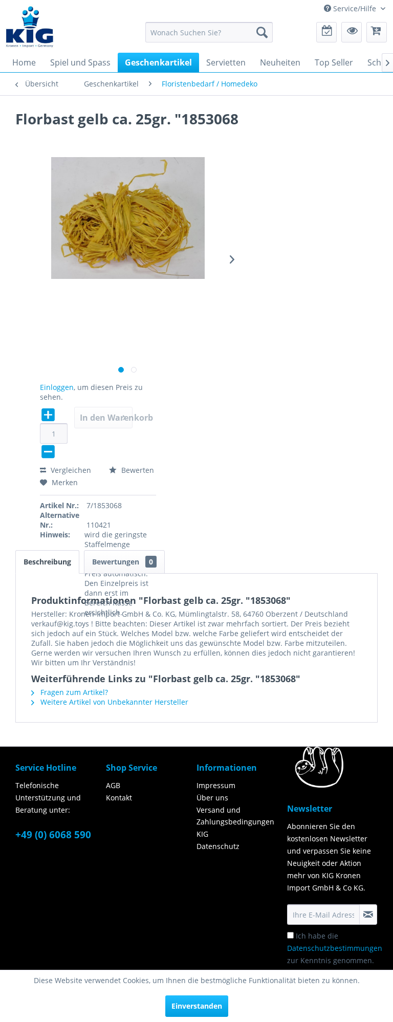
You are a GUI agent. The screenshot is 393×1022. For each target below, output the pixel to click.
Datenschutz (217, 846)
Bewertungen (122, 562)
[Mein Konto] (351, 32)
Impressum (215, 785)
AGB (113, 785)
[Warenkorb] (376, 32)
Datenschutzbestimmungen (334, 948)
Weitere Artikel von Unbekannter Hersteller (113, 702)
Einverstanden (196, 1006)
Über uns (212, 797)
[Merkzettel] (326, 32)
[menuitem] (209, 32)
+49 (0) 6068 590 (53, 834)
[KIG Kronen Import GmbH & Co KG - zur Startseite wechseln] (29, 26)
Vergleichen (70, 470)
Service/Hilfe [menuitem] (354, 8)
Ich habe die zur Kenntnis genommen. (334, 948)
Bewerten (136, 470)
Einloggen (57, 387)
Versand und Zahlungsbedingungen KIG (235, 822)
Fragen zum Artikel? (73, 692)
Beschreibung (47, 562)
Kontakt (119, 797)
